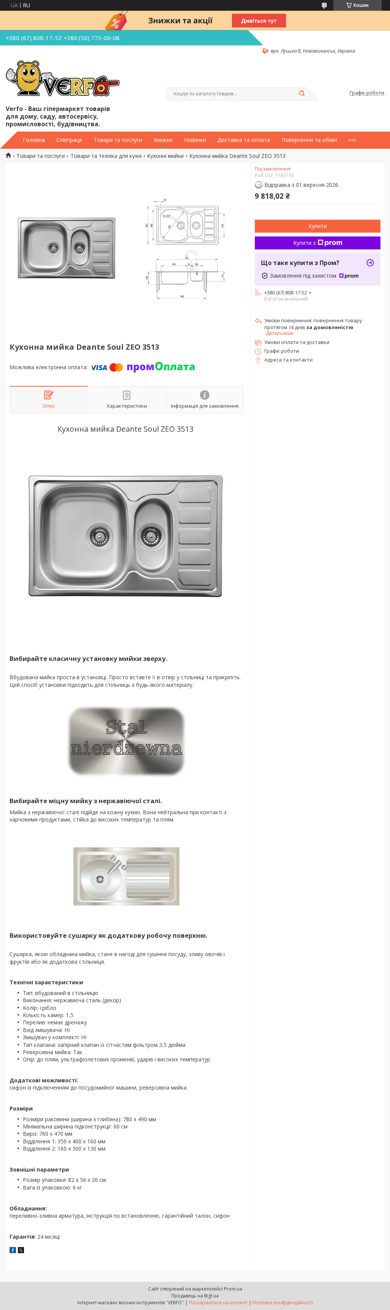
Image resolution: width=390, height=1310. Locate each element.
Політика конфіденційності (283, 1302)
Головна (34, 140)
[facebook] (13, 1251)
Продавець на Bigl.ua (195, 1295)
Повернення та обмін (309, 140)
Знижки (163, 140)
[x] (21, 1251)
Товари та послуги (118, 140)
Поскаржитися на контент (218, 1302)
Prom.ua (233, 1289)
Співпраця (69, 140)
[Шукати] (301, 94)
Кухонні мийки (165, 156)
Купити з (304, 242)
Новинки (195, 140)
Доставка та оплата (243, 140)
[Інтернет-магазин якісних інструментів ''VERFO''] (63, 79)
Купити (317, 226)
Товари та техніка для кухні (106, 156)
